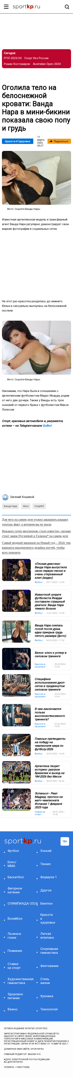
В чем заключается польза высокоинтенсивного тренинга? (50, 714)
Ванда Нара (10, 506)
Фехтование (48, 966)
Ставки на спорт (14, 966)
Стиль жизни (45, 981)
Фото (26, 506)
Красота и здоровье (17, 141)
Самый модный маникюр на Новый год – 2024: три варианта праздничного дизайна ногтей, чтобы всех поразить (36, 547)
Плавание (15, 951)
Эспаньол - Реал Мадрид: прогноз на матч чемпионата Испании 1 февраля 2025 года (48, 800)
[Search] (66, 7)
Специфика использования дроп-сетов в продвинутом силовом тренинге (50, 684)
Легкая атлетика (47, 935)
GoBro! (47, 425)
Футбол (13, 851)
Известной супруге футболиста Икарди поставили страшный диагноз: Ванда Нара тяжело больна (50, 601)
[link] (36, 178)
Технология (48, 1009)
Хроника (46, 996)
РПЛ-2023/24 (12, 58)
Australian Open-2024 (47, 64)
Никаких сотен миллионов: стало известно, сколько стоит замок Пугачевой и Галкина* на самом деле (36, 533)
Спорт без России (36, 58)
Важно (13, 1009)
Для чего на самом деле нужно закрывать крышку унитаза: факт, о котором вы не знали (35, 522)
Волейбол (15, 918)
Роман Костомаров (17, 64)
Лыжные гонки (14, 935)
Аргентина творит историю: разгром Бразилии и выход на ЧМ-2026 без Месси (49, 771)
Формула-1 (48, 877)
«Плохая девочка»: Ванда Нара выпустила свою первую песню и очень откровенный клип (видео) (51, 570)
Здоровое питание (15, 996)
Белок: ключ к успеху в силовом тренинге (50, 654)
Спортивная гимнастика (48, 951)
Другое (45, 890)
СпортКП (39, 506)
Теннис (45, 864)
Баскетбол (15, 877)
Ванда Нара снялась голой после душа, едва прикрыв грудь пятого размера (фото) (50, 631)
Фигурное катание (15, 890)
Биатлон (46, 903)
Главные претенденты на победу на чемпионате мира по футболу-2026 (50, 744)
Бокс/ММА (12, 864)
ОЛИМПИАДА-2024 (15, 903)
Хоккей (45, 851)
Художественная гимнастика (15, 981)
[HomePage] (30, 7)
